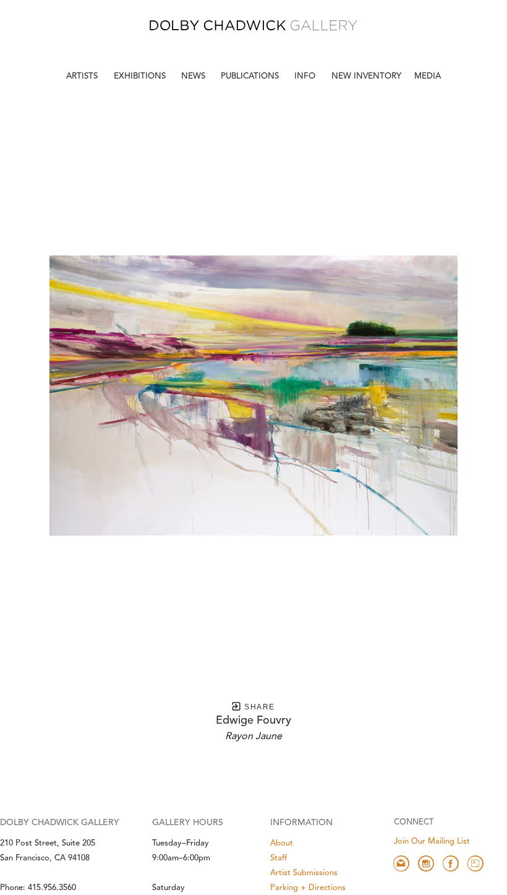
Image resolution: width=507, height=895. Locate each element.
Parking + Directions (308, 888)
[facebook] (451, 863)
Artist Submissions (304, 873)
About (281, 843)
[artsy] (475, 863)
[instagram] (426, 863)
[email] (401, 863)
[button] (306, 77)
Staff (278, 858)
